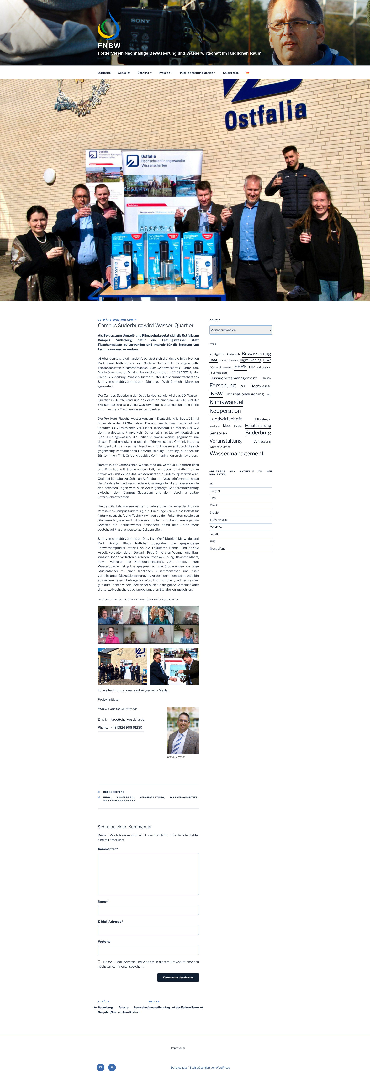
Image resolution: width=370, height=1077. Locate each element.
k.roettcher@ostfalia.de (127, 719)
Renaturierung (258, 425)
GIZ (243, 386)
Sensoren (218, 433)
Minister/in (263, 419)
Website (104, 941)
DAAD (213, 360)
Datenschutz (179, 1067)
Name (103, 901)
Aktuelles (124, 72)
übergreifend (114, 792)
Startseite (104, 72)
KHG (269, 395)
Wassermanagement (119, 800)
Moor (227, 426)
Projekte (164, 72)
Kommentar (108, 849)
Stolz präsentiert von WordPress (210, 1067)
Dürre (213, 367)
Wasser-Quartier (184, 797)
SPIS (212, 541)
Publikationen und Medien (196, 72)
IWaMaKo (215, 527)
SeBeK (213, 534)
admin (132, 319)
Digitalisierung (250, 360)
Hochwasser (261, 386)
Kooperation (225, 411)
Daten (223, 360)
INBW (107, 797)
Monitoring (214, 426)
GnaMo (214, 512)
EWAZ (213, 505)
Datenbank (233, 360)
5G (210, 354)
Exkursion (263, 367)
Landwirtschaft (225, 419)
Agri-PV (219, 354)
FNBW (109, 46)
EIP (252, 367)
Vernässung (262, 441)
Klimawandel (226, 402)
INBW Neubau (218, 519)
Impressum (178, 1047)
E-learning (226, 367)
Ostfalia (238, 426)
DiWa (267, 360)
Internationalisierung (245, 394)
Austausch (233, 354)
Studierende (231, 72)
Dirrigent (214, 491)
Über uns (143, 72)
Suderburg (125, 797)
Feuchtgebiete (218, 372)
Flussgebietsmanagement (233, 378)
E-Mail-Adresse (110, 921)
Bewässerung (256, 353)
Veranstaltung (152, 797)
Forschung (222, 385)
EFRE (240, 366)
